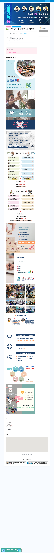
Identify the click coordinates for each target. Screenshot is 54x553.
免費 (15, 40)
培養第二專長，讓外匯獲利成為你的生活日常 (15, 38)
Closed (43, 31)
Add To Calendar (23, 33)
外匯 (21, 40)
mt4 (12, 40)
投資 (18, 40)
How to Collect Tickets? (12, 52)
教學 (10, 40)
